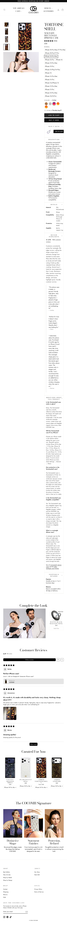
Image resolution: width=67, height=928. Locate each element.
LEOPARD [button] (11, 682)
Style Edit (37, 875)
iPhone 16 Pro (49, 60)
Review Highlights (54, 236)
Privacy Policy (38, 889)
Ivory (50, 103)
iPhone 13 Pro (49, 89)
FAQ (4, 897)
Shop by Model (7, 877)
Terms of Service (39, 892)
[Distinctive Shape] (12, 823)
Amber (54, 103)
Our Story (37, 872)
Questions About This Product (54, 398)
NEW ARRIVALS (18, 8)
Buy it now (54, 120)
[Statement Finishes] (33, 823)
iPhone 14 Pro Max (51, 76)
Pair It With (54, 126)
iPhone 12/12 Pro (50, 96)
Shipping (5, 892)
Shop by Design (7, 880)
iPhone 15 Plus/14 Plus (52, 70)
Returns (5, 895)
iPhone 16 (59, 60)
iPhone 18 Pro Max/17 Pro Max (55, 50)
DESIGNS (47, 8)
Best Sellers (6, 872)
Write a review (29, 660)
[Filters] (58, 659)
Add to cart (59, 131)
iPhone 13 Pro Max (51, 86)
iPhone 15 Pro (49, 66)
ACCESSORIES (48, 11)
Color (50, 100)
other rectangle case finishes (52, 567)
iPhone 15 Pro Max (51, 63)
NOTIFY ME (56, 632)
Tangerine (58, 103)
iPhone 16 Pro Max (51, 56)
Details (54, 204)
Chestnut (46, 103)
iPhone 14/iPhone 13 (52, 83)
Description (54, 139)
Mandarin (46, 107)
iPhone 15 (48, 73)
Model (47, 47)
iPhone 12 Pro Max (51, 93)
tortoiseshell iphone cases (53, 566)
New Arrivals (6, 875)
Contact (5, 889)
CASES (18, 11)
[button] (49, 41)
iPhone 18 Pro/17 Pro (52, 53)
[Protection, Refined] (54, 823)
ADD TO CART (10, 791)
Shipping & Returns (54, 575)
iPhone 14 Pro (49, 79)
